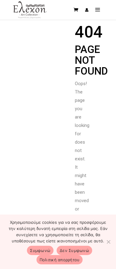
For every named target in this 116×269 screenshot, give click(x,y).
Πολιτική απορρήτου (60, 259)
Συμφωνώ (40, 250)
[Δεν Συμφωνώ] (108, 242)
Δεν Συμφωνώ (74, 250)
